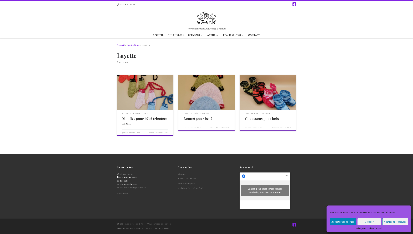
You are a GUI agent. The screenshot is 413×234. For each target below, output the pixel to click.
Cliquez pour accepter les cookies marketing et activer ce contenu (265, 190)
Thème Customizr (160, 228)
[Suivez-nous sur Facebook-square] (294, 4)
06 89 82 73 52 (126, 174)
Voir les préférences (395, 221)
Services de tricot (187, 178)
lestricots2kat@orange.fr (132, 187)
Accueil (379, 228)
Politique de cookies (365, 228)
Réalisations (133, 45)
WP (131, 228)
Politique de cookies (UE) (190, 188)
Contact (182, 174)
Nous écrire (122, 193)
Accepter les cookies (343, 221)
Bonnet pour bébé (198, 118)
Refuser (369, 221)
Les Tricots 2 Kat (133, 133)
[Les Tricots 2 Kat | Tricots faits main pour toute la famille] (206, 17)
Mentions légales (186, 183)
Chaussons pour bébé (262, 118)
